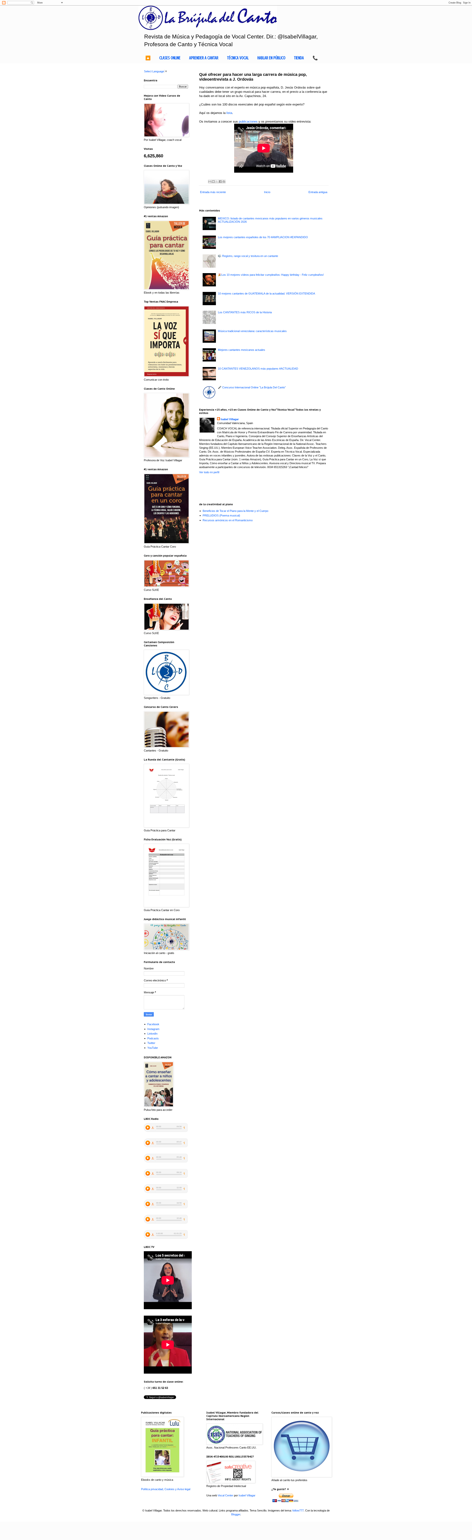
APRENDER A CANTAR (203, 57)
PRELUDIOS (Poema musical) (221, 515)
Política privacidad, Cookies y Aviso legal (165, 1489)
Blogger (235, 1514)
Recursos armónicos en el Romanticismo (228, 520)
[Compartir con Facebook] (220, 181)
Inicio (267, 192)
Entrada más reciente (213, 192)
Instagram (153, 1029)
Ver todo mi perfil (209, 472)
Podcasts (153, 1038)
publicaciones (248, 121)
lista (229, 112)
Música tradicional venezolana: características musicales (252, 331)
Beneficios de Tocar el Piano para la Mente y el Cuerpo (235, 510)
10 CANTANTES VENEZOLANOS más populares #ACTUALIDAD (258, 368)
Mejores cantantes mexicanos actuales (241, 349)
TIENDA (299, 57)
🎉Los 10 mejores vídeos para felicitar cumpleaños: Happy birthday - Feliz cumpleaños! (271, 274)
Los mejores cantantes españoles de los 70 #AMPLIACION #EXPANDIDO (263, 237)
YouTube (152, 1047)
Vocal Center (225, 1495)
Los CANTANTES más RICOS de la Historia (245, 312)
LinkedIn (152, 1033)
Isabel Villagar (230, 419)
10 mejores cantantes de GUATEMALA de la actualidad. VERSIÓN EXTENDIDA (266, 293)
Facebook (153, 1024)
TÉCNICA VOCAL (238, 57)
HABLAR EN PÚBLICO (271, 57)
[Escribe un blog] (213, 181)
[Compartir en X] (217, 181)
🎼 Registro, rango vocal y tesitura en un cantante (248, 255)
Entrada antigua (317, 192)
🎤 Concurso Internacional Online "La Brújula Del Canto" (252, 387)
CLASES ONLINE (170, 57)
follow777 (298, 1510)
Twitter (151, 1043)
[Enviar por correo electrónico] (210, 181)
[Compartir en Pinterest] (224, 181)
